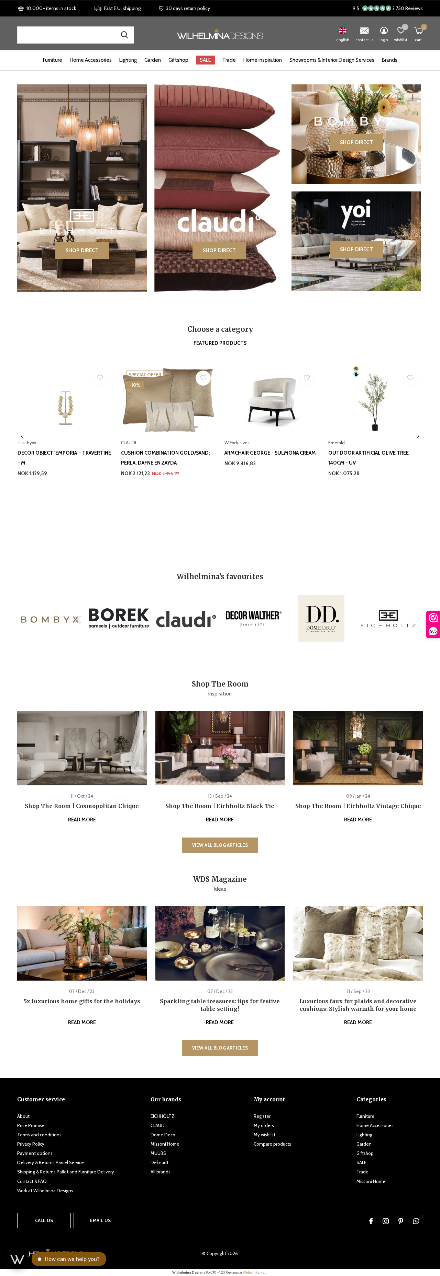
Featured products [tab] (220, 343)
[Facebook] (371, 1221)
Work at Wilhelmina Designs (45, 1190)
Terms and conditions (39, 1134)
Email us (100, 1220)
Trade (229, 60)
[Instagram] (386, 1221)
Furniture (52, 60)
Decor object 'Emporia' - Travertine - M (64, 458)
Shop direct (82, 250)
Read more (82, 820)
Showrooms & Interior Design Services (331, 60)
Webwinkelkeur (255, 1272)
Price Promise (31, 1125)
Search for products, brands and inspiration (124, 35)
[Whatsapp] (416, 1221)
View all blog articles (220, 845)
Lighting (128, 60)
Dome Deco (163, 1134)
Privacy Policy (30, 1144)
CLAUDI (158, 1125)
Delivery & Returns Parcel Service (50, 1162)
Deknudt (159, 1162)
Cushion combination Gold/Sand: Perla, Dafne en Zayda (165, 458)
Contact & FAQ (32, 1181)
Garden (152, 60)
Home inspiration (262, 60)
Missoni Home (165, 1144)
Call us (44, 1220)
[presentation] (22, 436)
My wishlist (264, 1134)
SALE (205, 60)
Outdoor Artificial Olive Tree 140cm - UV (368, 458)
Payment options (35, 1153)
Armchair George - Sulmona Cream (270, 453)
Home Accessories (91, 60)
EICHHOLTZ (162, 1116)
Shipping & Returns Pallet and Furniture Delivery (65, 1171)
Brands (389, 60)
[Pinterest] (400, 1221)
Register (262, 1116)
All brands (160, 1171)
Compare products (272, 1144)
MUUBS (158, 1153)
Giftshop (178, 60)
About (23, 1116)
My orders (264, 1125)
